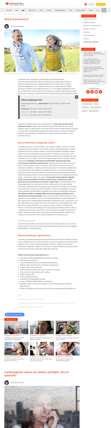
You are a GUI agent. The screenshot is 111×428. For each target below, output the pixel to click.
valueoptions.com (22, 307)
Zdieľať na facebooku (15, 314)
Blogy (41, 10)
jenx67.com (30, 307)
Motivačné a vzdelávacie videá (92, 25)
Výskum (84, 111)
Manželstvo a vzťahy (89, 29)
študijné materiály (60, 10)
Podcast (33, 10)
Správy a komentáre (89, 35)
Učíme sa (86, 38)
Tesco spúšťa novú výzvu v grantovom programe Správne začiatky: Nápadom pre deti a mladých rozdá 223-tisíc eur (92, 61)
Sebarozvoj (87, 32)
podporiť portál (101, 4)
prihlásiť (91, 4)
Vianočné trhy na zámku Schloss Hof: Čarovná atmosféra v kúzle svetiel (94, 75)
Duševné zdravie (93, 111)
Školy (70, 10)
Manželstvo (85, 107)
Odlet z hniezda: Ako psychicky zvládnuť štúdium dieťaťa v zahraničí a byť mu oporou (94, 54)
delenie (32, 100)
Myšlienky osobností (89, 22)
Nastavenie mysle (95, 107)
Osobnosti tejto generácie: (27, 221)
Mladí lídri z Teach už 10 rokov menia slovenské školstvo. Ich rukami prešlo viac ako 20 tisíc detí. (94, 81)
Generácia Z (25, 115)
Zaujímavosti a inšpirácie (26, 14)
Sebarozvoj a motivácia (11, 14)
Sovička (49, 10)
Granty (91, 10)
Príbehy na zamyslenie (90, 19)
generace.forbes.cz (37, 307)
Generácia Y (25, 112)
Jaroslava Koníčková (17, 26)
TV (24, 10)
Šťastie (96, 104)
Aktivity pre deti (80, 10)
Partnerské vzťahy (86, 104)
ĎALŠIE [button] (98, 10)
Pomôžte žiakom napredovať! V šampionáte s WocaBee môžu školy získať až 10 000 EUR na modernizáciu (94, 69)
